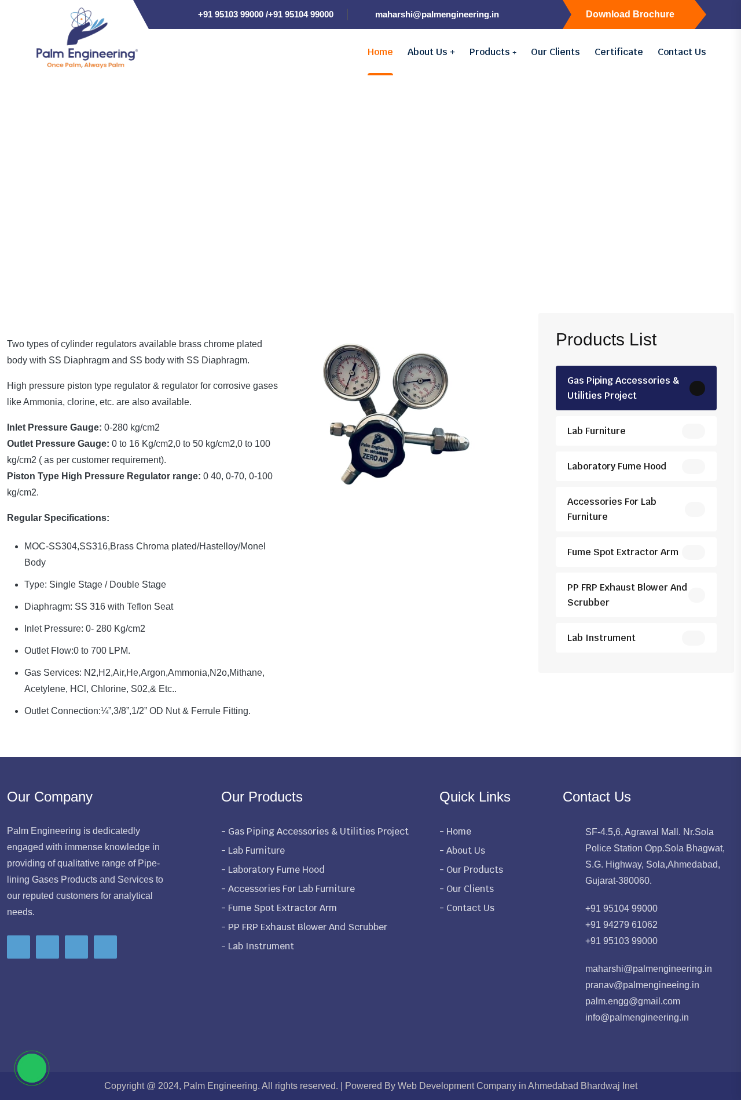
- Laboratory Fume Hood (273, 870)
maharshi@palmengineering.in (437, 14)
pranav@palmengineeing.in (642, 985)
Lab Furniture (596, 431)
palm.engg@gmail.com (632, 1001)
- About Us (462, 850)
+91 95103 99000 (621, 941)
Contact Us (682, 52)
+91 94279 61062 (621, 925)
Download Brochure (630, 14)
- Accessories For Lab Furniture (288, 889)
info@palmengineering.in (637, 1017)
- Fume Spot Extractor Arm (279, 908)
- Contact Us (466, 908)
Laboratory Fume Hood (616, 466)
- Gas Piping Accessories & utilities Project (315, 831)
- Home (455, 831)
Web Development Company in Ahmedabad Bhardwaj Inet (517, 1086)
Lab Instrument (601, 638)
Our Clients (555, 52)
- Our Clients (466, 889)
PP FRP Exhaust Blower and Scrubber (627, 595)
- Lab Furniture (253, 850)
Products (490, 52)
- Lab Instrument (257, 946)
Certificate (619, 52)
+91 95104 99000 (621, 908)
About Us (429, 52)
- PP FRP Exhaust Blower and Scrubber (304, 927)
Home (380, 52)
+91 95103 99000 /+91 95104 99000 (265, 14)
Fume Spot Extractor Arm (622, 552)
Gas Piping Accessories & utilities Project (623, 388)
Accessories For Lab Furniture (611, 509)
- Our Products (471, 870)
